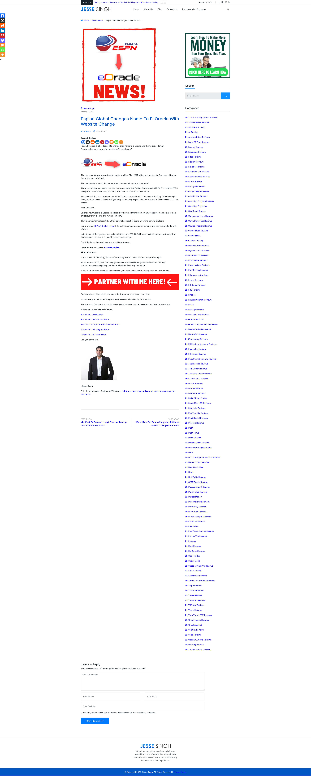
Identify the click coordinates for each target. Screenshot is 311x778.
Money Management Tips (200, 447)
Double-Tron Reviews (198, 255)
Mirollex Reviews (196, 423)
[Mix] (111, 142)
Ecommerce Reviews (197, 260)
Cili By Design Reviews (198, 191)
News (191, 472)
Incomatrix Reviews (197, 349)
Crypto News (194, 235)
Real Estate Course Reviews (201, 531)
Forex (191, 304)
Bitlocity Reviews (196, 162)
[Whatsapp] (116, 142)
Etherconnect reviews (198, 275)
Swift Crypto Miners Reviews (201, 580)
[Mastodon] (107, 142)
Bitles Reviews (194, 157)
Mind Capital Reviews (198, 418)
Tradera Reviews (196, 590)
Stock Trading (194, 570)
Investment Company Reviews (202, 359)
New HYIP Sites (195, 467)
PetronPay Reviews (197, 506)
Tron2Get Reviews (196, 600)
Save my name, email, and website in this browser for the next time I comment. (119, 712)
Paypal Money (195, 497)
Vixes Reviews (194, 635)
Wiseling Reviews (196, 644)
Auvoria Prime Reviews (199, 137)
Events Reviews (195, 280)
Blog (160, 9)
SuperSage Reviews (197, 575)
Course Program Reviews (200, 226)
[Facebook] (83, 142)
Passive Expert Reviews (199, 487)
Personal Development (198, 502)
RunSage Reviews (196, 551)
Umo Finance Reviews (198, 620)
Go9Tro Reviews (196, 319)
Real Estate (193, 526)
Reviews (192, 541)
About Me (148, 9)
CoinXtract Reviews (197, 211)
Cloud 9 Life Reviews (197, 196)
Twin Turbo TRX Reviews (200, 615)
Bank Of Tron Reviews (198, 142)
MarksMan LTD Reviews (199, 403)
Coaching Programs (197, 206)
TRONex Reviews (196, 605)
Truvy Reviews (195, 610)
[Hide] (1, 59)
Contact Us (172, 9)
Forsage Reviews (196, 309)
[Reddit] (93, 142)
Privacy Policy (180, 772)
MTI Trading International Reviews (204, 457)
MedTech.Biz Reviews (198, 413)
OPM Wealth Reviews (198, 482)
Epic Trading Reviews (198, 270)
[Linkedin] (97, 142)
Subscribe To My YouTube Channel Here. (100, 324)
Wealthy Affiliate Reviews (199, 640)
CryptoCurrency (195, 240)
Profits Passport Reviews (199, 516)
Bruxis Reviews (195, 181)
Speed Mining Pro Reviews (200, 566)
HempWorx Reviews (197, 334)
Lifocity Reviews (195, 388)
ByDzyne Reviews (196, 186)
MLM (190, 428)
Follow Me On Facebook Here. (95, 319)
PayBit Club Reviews (197, 492)
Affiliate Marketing (196, 127)
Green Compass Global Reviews (203, 324)
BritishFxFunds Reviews (199, 176)
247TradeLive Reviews (198, 122)
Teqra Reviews (195, 585)
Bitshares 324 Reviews (198, 171)
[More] (121, 142)
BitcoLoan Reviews (197, 152)
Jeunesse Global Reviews (200, 373)
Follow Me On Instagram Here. (95, 329)
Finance (192, 295)
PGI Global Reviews (197, 511)
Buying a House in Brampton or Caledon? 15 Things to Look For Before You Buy (126, 2)
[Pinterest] (102, 142)
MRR (190, 452)
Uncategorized (195, 625)
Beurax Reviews (195, 147)
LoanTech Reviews (197, 393)
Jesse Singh (88, 108)
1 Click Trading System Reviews (202, 117)
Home (136, 9)
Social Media (194, 561)
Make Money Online (197, 398)
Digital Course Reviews (198, 250)
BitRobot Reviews (196, 167)
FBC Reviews (194, 290)
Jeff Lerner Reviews (197, 369)
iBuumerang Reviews (198, 339)
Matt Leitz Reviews (196, 408)
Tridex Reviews (195, 595)
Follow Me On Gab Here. (92, 314)
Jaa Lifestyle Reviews (198, 364)
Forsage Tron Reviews (198, 314)
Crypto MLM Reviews (198, 231)
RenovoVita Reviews (197, 536)
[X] (88, 142)
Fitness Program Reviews (200, 300)
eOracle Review (112, 247)
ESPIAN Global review (104, 226)
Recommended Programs (194, 9)
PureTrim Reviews (196, 521)
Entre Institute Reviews (198, 265)
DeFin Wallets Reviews (198, 245)
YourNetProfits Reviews (199, 649)
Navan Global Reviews (198, 462)
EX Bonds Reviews (196, 285)
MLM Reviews (194, 437)
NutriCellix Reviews (197, 477)
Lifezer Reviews (195, 383)
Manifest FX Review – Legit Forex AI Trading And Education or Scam (104, 422)
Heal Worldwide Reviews (199, 329)
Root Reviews (194, 546)
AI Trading (193, 132)
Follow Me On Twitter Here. (93, 334)
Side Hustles (194, 556)
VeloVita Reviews (196, 630)
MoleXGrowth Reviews (198, 442)
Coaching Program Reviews (201, 201)
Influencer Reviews (197, 354)
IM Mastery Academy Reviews (202, 344)
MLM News (97, 20)
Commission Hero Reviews (200, 216)
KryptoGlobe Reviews (198, 378)
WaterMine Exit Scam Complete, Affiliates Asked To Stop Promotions (157, 422)
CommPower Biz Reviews (200, 221)
